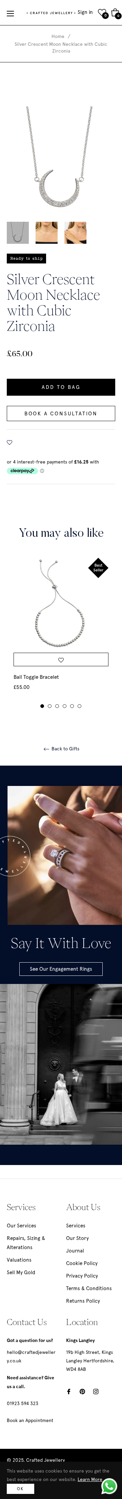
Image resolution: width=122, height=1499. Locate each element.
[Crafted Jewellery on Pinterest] (82, 1391)
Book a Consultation (61, 414)
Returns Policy (83, 1301)
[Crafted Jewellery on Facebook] (69, 1391)
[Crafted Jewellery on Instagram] (96, 1391)
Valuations (19, 1260)
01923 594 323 (22, 1403)
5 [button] (72, 706)
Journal (75, 1251)
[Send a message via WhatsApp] (109, 1486)
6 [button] (79, 706)
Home (58, 36)
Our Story (77, 1238)
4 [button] (64, 706)
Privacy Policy (82, 1276)
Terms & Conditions (89, 1288)
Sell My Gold (21, 1272)
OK (20, 1488)
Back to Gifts (64, 748)
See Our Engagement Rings (61, 969)
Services (75, 1226)
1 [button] (42, 706)
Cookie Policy (82, 1263)
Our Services (21, 1226)
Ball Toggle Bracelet (36, 677)
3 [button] (57, 706)
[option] (61, 633)
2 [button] (50, 706)
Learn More (90, 1479)
